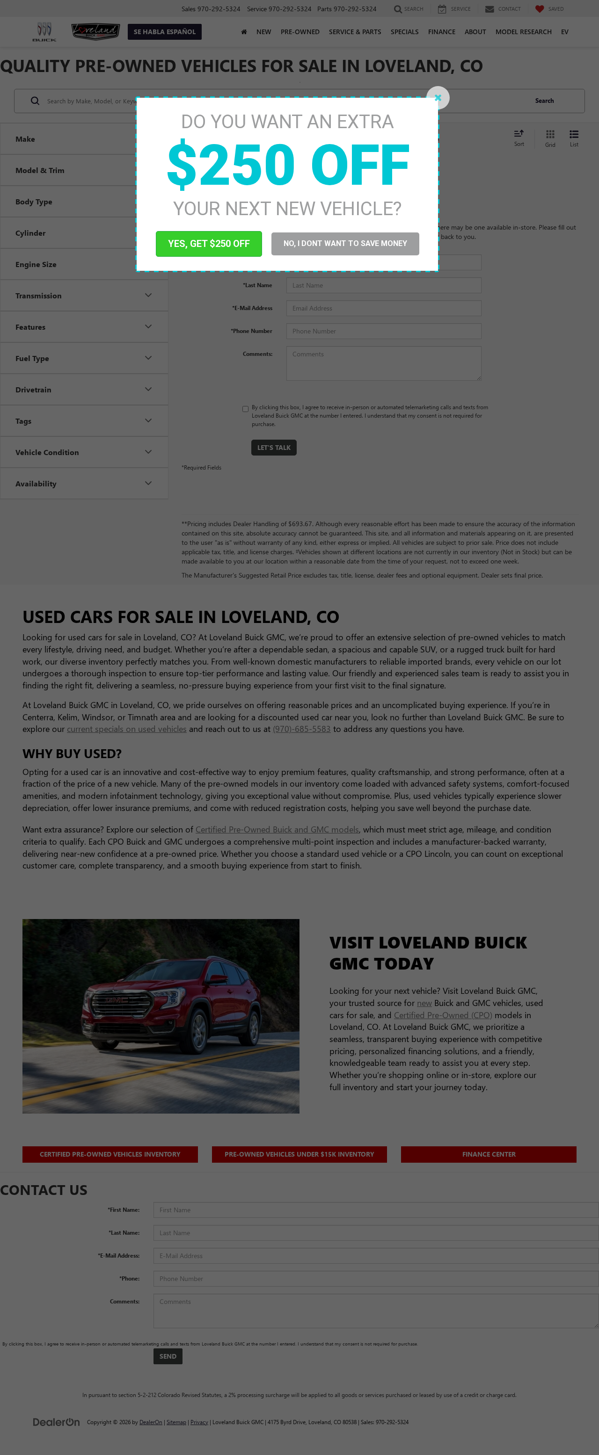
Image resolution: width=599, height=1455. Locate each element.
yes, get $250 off (209, 243)
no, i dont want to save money (345, 243)
